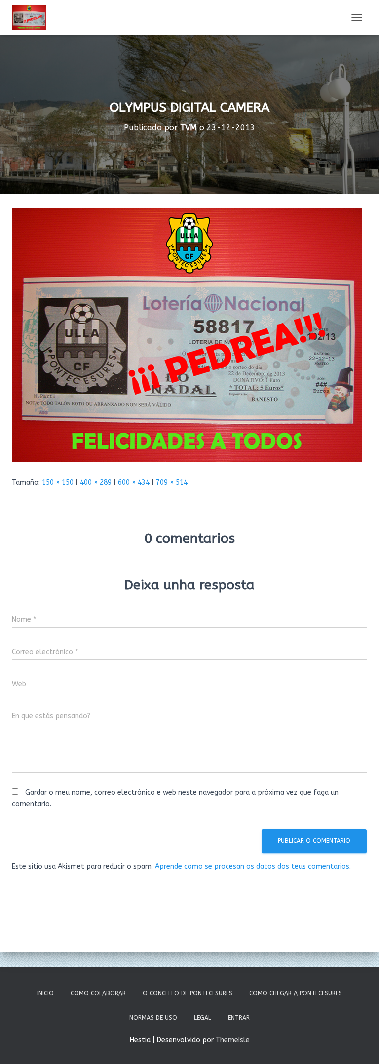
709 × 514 (172, 482)
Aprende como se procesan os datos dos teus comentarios (252, 866)
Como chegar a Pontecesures (295, 993)
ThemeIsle (233, 1040)
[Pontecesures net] (32, 17)
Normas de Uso (153, 1017)
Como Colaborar (98, 993)
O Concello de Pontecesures (187, 993)
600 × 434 (134, 482)
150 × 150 (58, 482)
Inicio (45, 993)
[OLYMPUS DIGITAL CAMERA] (187, 335)
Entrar (239, 1017)
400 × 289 (96, 482)
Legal (202, 1017)
